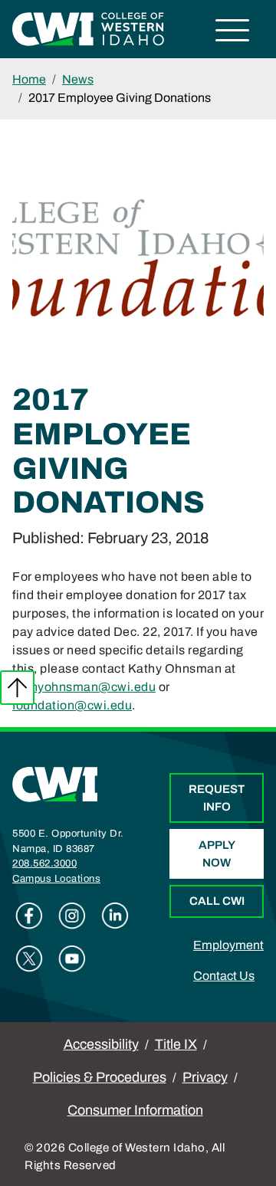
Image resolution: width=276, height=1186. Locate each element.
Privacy (205, 1077)
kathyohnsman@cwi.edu (84, 686)
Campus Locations (56, 878)
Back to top (17, 687)
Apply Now (217, 854)
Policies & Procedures (99, 1077)
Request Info (217, 798)
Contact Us (224, 975)
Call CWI (217, 901)
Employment (228, 945)
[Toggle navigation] (232, 32)
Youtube (72, 958)
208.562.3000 (44, 863)
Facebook (29, 915)
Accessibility (101, 1044)
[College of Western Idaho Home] (88, 27)
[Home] (55, 783)
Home (29, 79)
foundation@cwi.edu (72, 705)
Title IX (176, 1044)
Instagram (72, 915)
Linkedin (115, 915)
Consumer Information (135, 1110)
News (78, 79)
